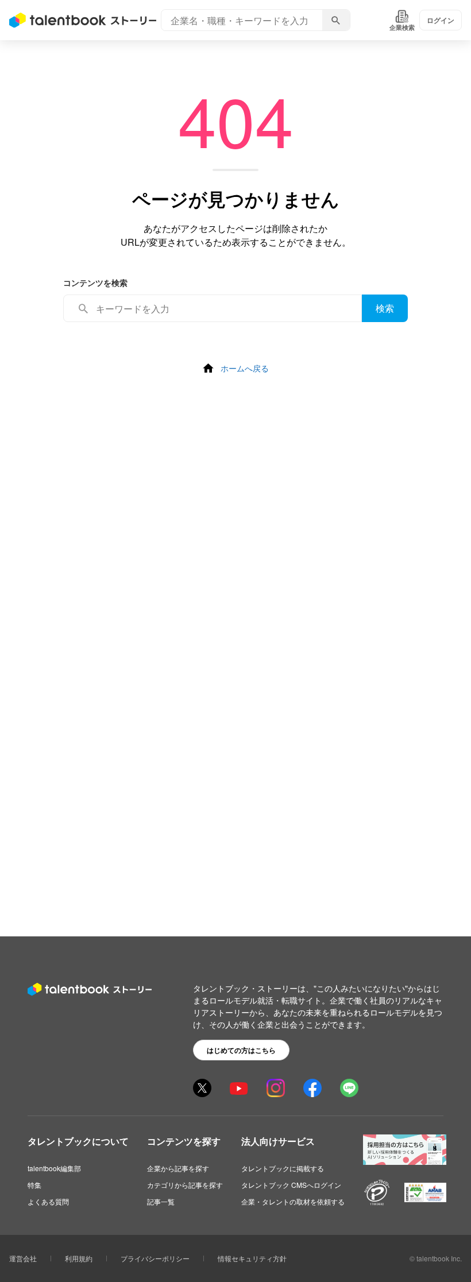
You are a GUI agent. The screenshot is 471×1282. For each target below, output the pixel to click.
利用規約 (78, 1258)
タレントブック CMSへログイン (291, 1185)
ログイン (440, 20)
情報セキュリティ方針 (252, 1258)
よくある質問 (48, 1201)
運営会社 (23, 1258)
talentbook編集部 (54, 1168)
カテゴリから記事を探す (185, 1185)
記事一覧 (161, 1201)
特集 (34, 1185)
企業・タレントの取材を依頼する (293, 1201)
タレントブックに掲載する (282, 1168)
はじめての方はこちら (241, 1050)
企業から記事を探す (178, 1168)
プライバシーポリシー (155, 1258)
